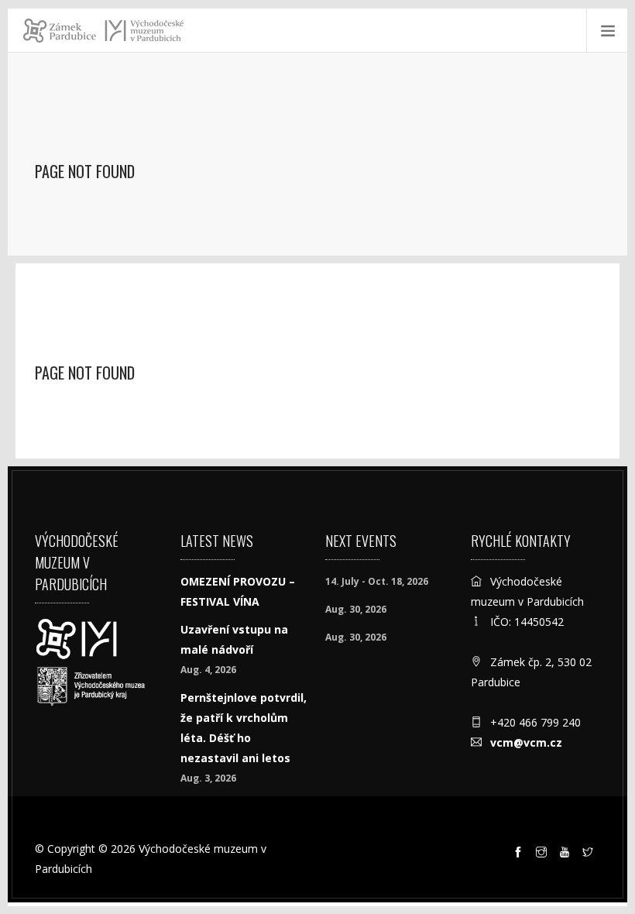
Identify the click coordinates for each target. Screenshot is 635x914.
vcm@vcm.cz (526, 742)
